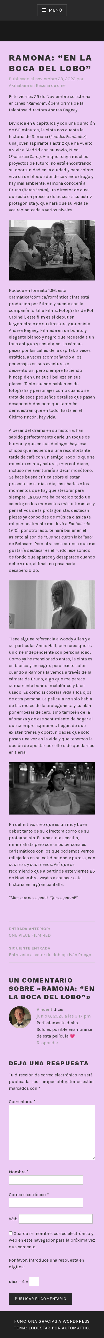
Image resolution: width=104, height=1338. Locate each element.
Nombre (19, 1171)
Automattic (75, 1328)
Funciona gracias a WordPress (52, 1321)
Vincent (44, 1009)
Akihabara (19, 85)
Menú (55, 10)
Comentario (22, 1101)
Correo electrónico (29, 1194)
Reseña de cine (50, 85)
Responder (47, 1042)
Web (13, 1218)
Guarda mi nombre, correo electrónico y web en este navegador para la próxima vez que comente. (52, 1240)
